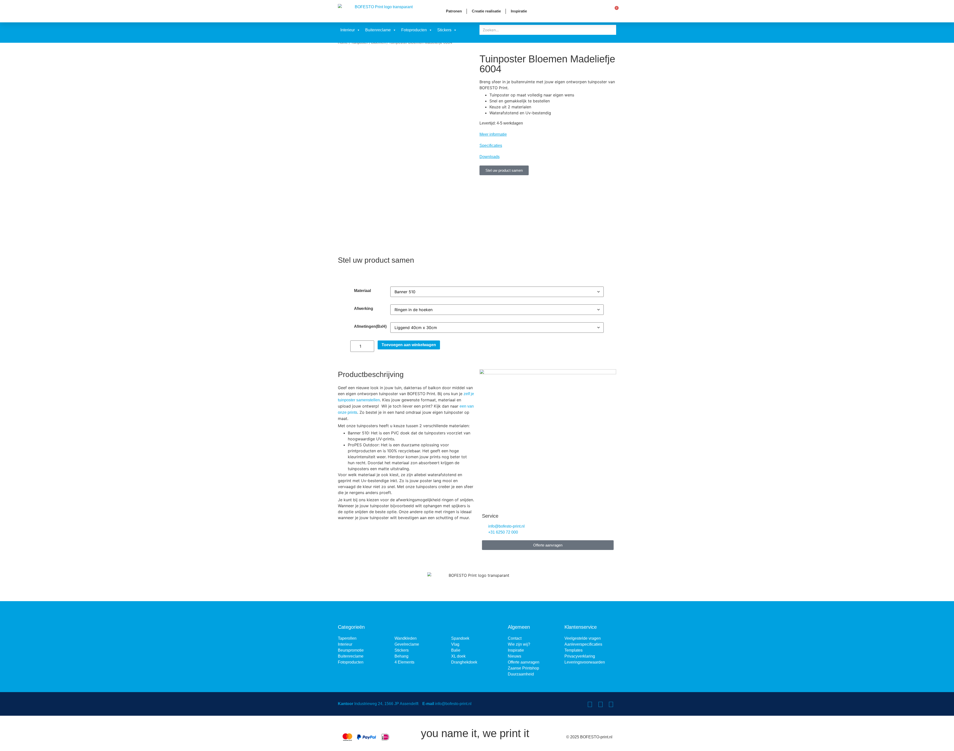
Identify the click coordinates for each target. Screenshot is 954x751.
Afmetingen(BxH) (370, 327)
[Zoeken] (611, 30)
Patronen (454, 11)
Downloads (489, 157)
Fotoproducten (414, 30)
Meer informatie (493, 134)
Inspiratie (519, 11)
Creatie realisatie (486, 11)
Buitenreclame (378, 30)
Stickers (444, 30)
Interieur (347, 30)
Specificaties (490, 145)
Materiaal (362, 291)
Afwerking (363, 309)
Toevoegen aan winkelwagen (409, 345)
